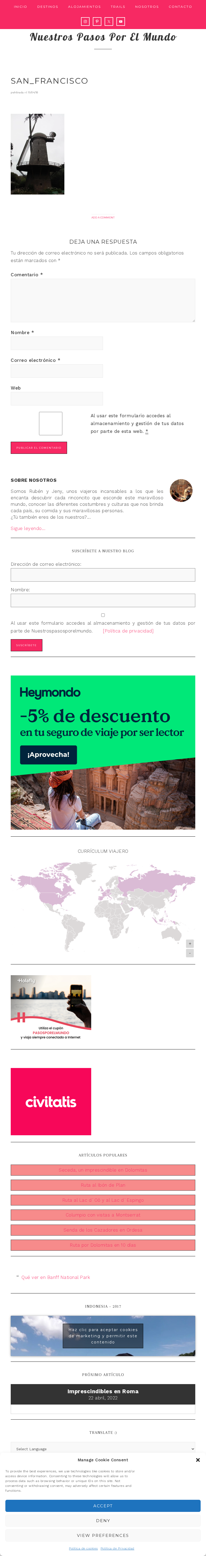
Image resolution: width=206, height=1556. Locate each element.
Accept (103, 1505)
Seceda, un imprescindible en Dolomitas (103, 1170)
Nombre (22, 332)
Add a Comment (103, 217)
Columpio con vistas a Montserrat (103, 1215)
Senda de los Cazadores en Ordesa (103, 1230)
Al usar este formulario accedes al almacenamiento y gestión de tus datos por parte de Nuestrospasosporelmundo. (103, 627)
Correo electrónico (35, 360)
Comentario (27, 274)
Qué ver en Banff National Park (55, 1277)
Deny (103, 1520)
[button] (198, 1460)
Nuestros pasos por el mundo (103, 36)
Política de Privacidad (117, 1548)
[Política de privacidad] (123, 631)
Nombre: (20, 589)
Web (16, 388)
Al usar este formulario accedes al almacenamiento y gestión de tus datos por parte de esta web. (137, 423)
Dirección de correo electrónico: (46, 564)
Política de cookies (83, 1548)
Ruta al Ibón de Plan (103, 1185)
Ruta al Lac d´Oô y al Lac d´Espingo (103, 1200)
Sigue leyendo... (28, 528)
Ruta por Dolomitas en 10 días (103, 1245)
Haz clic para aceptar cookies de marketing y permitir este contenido (103, 1336)
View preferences (103, 1535)
